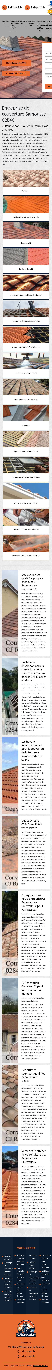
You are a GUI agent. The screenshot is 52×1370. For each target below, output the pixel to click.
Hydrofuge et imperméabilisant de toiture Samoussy (33, 1278)
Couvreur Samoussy (7, 1257)
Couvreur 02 (5, 22)
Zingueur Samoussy (45, 1301)
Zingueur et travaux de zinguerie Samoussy (8, 1283)
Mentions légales (40, 1366)
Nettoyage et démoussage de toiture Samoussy (33, 1294)
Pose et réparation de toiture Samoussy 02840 (20, 1274)
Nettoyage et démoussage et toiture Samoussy (8, 1269)
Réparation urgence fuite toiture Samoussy (21, 1290)
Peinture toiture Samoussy (32, 1265)
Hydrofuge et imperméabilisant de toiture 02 (40, 26)
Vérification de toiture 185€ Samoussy (46, 1275)
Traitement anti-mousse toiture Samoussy (46, 1290)
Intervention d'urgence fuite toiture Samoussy (46, 1262)
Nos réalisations (16, 63)
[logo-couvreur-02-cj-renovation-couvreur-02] (26, 1327)
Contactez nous (16, 73)
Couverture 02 (23, 22)
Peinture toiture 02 (31, 23)
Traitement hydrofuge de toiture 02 (14, 25)
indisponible (15, 7)
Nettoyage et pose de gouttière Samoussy (8, 1295)
